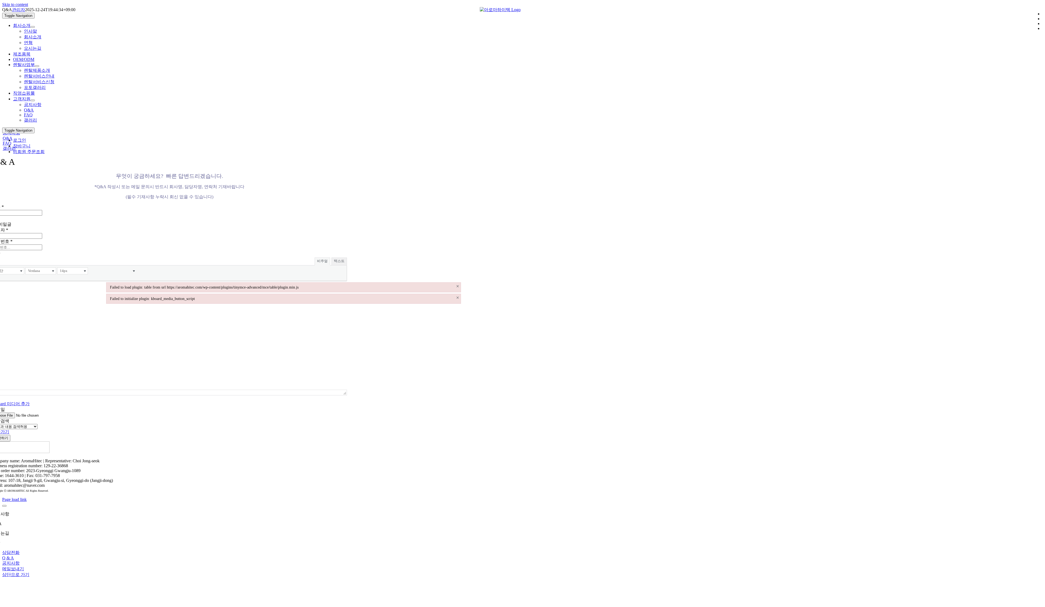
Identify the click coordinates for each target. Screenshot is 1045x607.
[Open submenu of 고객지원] (32, 100)
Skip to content (15, 4)
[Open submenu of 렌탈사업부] (37, 66)
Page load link (14, 499)
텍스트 (339, 261)
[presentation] (41, 271)
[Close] (4, 506)
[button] (40, 270)
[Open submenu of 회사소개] (32, 27)
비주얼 (322, 261)
